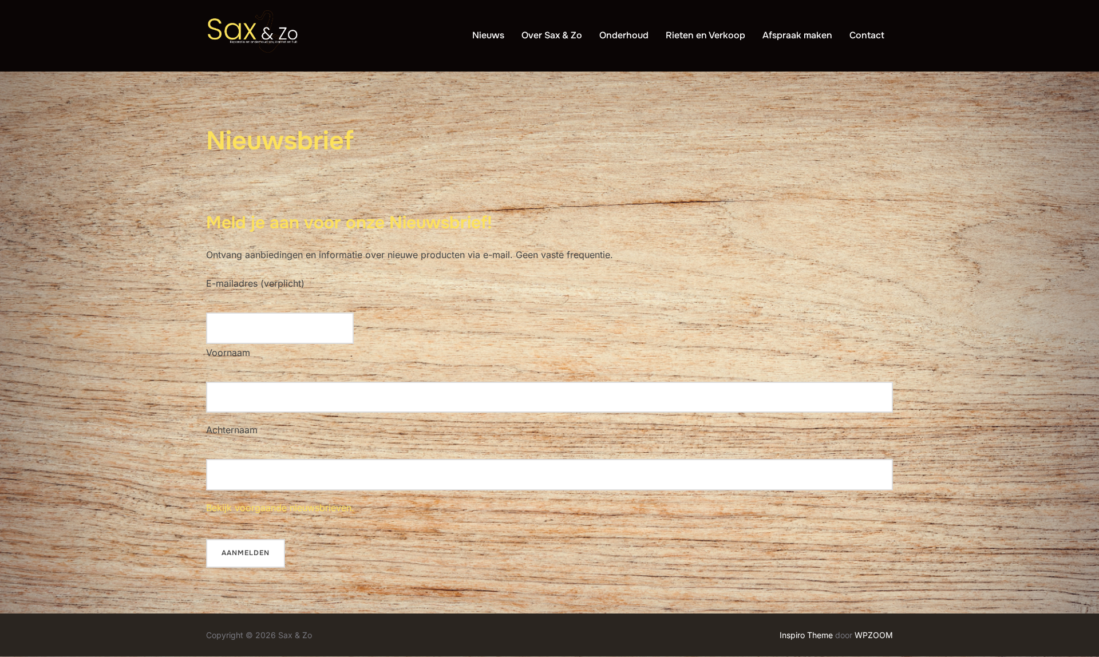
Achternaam (232, 430)
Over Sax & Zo (551, 35)
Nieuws (488, 35)
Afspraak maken (797, 35)
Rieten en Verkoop (705, 35)
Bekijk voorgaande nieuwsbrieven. (280, 507)
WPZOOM (874, 635)
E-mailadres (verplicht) (255, 283)
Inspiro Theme (806, 635)
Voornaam (228, 352)
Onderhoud (624, 35)
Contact (866, 35)
